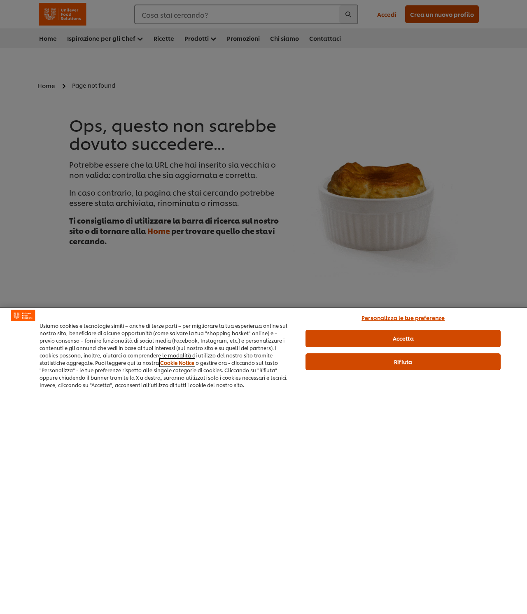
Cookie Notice (177, 362)
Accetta (403, 338)
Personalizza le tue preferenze (403, 317)
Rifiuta (403, 361)
